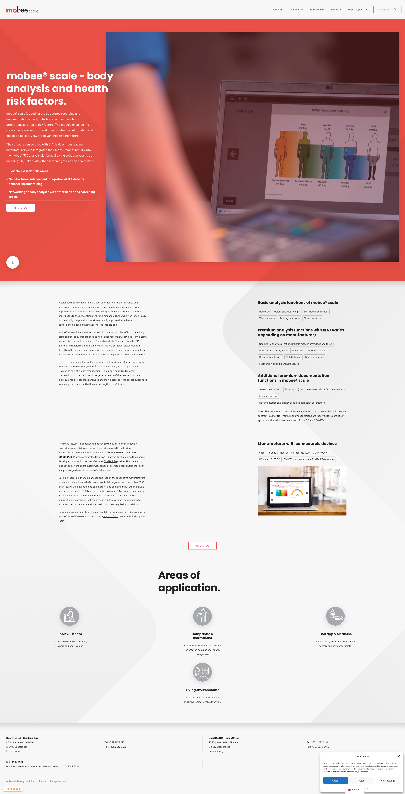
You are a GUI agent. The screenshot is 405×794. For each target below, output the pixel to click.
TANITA (105, 456)
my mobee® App (114, 490)
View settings (388, 780)
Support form (110, 516)
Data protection (58, 781)
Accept (335, 780)
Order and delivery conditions (21, 781)
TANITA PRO (110, 461)
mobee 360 (278, 9)
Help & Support (356, 9)
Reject (361, 780)
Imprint (43, 781)
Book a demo (316, 9)
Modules (295, 9)
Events (334, 9)
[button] (398, 756)
